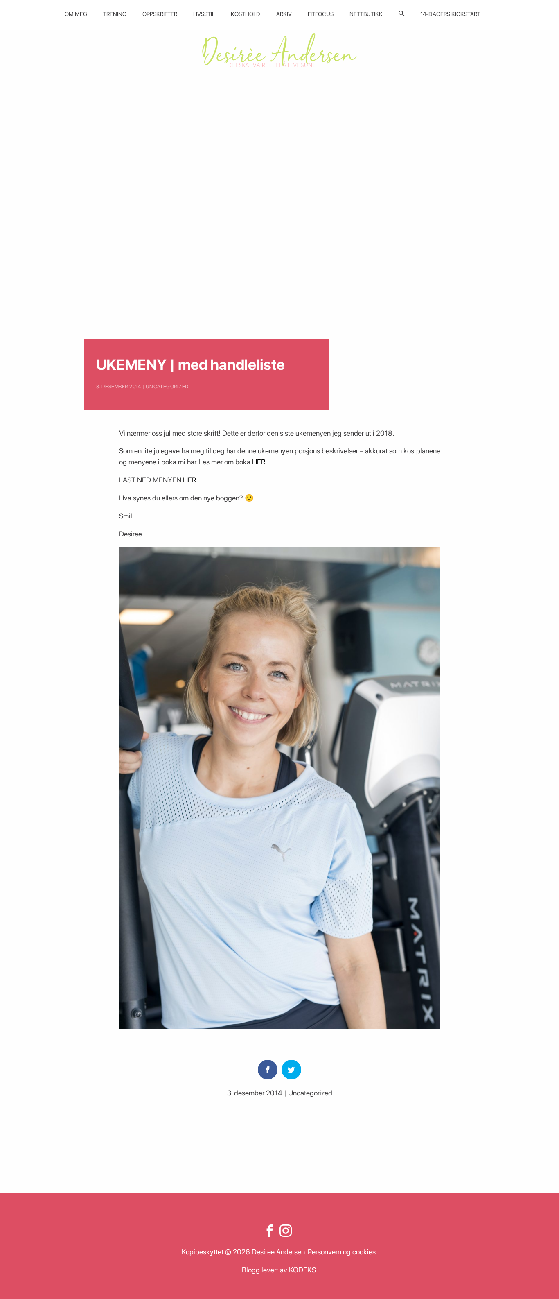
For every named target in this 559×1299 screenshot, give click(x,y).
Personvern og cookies (342, 1251)
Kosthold (245, 14)
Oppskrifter (159, 14)
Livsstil (204, 14)
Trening (114, 14)
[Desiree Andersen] (279, 50)
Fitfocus (321, 14)
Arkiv (284, 14)
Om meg (76, 14)
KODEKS (302, 1269)
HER (259, 461)
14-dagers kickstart (450, 14)
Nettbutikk (366, 14)
